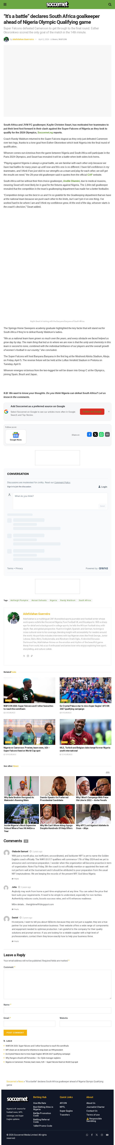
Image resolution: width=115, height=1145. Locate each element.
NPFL (62, 1107)
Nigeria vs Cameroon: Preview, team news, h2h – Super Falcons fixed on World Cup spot (42, 1062)
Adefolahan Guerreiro (23, 39)
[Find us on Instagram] (102, 1135)
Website (64, 1018)
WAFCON (63, 39)
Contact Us (91, 1111)
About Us (90, 1103)
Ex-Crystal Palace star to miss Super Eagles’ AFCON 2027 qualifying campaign (38, 1054)
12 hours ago (66, 754)
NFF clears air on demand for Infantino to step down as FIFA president (34, 1050)
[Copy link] (107, 434)
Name (7, 1004)
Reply (16, 879)
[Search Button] (109, 4)
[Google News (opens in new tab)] (15, 436)
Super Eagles (66, 1111)
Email (7, 1018)
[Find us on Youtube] (107, 1135)
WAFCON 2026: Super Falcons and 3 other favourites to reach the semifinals (37, 1046)
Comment (9, 967)
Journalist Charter (95, 1107)
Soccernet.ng (45, 132)
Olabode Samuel (20, 851)
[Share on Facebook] (89, 434)
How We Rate (39, 1103)
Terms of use (93, 1115)
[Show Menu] (5, 4)
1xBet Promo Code (42, 1126)
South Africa (85, 600)
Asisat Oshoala (39, 600)
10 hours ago (10, 754)
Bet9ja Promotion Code (42, 1114)
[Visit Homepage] (57, 4)
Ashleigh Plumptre (19, 600)
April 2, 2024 (43, 39)
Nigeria (53, 600)
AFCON (63, 1103)
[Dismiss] (108, 411)
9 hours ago (66, 713)
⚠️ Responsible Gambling (94, 1119)
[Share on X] (95, 434)
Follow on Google (92, 411)
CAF (90, 174)
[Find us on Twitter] (97, 1135)
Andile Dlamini (71, 181)
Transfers (65, 1115)
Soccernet (11, 1081)
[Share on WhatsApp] (101, 434)
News (55, 39)
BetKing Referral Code (41, 1120)
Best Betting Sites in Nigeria (43, 1108)
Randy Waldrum (67, 600)
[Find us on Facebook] (92, 1135)
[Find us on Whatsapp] (87, 1135)
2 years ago (37, 852)
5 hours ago (10, 713)
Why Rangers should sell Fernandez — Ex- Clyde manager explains (33, 1058)
